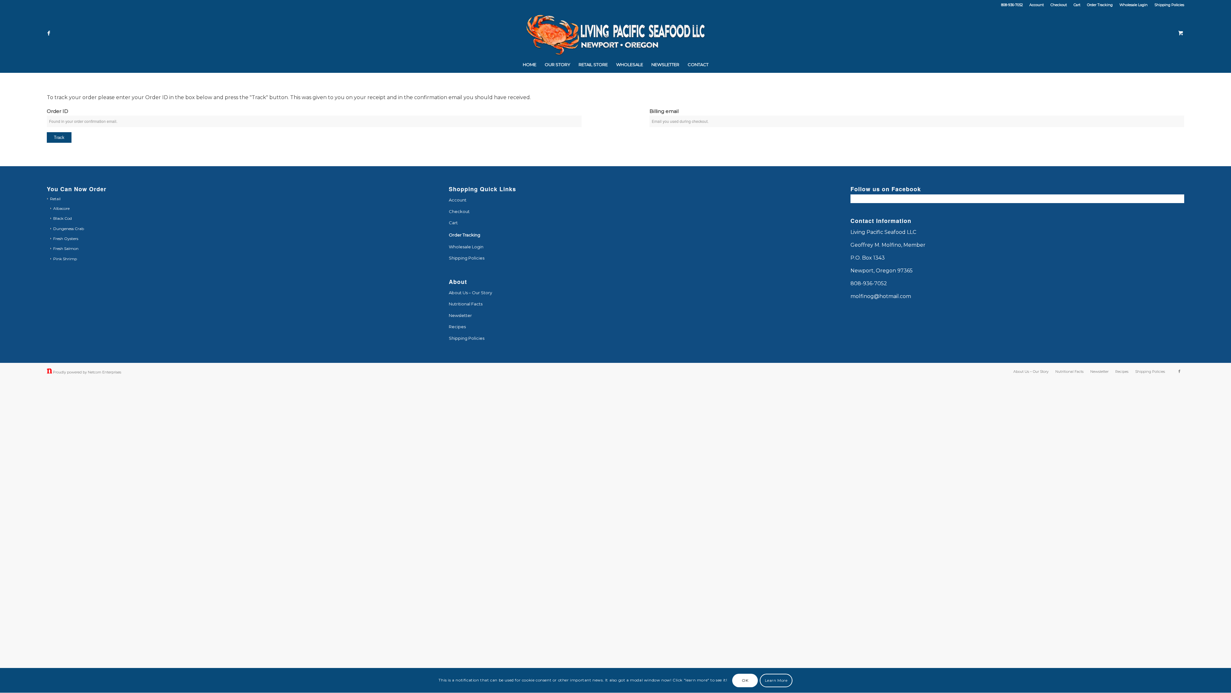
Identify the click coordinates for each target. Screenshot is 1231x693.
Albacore (61, 208)
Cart (1077, 5)
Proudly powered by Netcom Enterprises (87, 372)
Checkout (1059, 5)
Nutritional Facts (465, 303)
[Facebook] (49, 33)
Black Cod (62, 218)
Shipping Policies (1169, 5)
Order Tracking (1100, 5)
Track (59, 137)
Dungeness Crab (68, 228)
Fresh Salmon (66, 248)
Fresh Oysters (65, 238)
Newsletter (460, 315)
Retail (55, 198)
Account (1036, 5)
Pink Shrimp (65, 258)
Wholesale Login (1133, 5)
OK (745, 680)
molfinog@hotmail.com (880, 296)
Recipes (457, 326)
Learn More (776, 680)
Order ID (57, 111)
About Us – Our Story (470, 292)
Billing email (664, 111)
